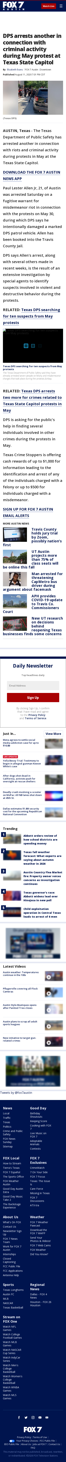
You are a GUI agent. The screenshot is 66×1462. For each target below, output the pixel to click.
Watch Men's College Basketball (10, 1368)
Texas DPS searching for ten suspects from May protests (31, 316)
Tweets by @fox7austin (16, 1093)
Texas (6, 1122)
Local (6, 1113)
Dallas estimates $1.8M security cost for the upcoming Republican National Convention (22, 811)
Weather (37, 1217)
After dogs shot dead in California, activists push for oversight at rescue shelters (19, 778)
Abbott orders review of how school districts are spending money (40, 839)
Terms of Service (35, 718)
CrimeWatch (37, 1167)
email (47, 1417)
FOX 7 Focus (37, 1176)
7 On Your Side (39, 1172)
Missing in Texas (40, 1193)
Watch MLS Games (9, 1396)
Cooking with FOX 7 (40, 1127)
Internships (9, 1254)
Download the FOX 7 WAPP (38, 1231)
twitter (26, 1417)
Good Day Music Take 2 (13, 1198)
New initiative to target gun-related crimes (19, 1039)
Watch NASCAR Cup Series (12, 1351)
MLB (6, 1298)
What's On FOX (12, 1222)
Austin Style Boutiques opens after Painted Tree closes (19, 1006)
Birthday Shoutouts (36, 1115)
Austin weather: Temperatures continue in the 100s (21, 974)
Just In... (9, 733)
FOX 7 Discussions (37, 1199)
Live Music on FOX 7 (38, 1134)
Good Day (38, 1108)
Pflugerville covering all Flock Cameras (20, 990)
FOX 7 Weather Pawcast (39, 1223)
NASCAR (8, 1303)
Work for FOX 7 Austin (12, 1248)
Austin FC (8, 1294)
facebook (19, 1417)
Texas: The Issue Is (40, 1182)
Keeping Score (38, 1121)
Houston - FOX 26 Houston (40, 1303)
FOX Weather (38, 1249)
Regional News (37, 1286)
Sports (8, 1284)
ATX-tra (34, 1205)
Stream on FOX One (11, 1319)
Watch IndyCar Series (11, 1359)
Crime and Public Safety (13, 1132)
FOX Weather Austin (11, 1182)
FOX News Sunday (9, 1140)
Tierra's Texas (11, 1167)
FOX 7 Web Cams (40, 1245)
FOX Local (11, 1158)
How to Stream (12, 1163)
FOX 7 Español (11, 1172)
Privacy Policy (36, 715)
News (7, 1108)
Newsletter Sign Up (12, 1232)
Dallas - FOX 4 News (38, 1295)
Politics (7, 1126)
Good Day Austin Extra (13, 1190)
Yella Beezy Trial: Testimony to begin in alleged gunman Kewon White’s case (22, 763)
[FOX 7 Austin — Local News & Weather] (13, 5)
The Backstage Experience (12, 1205)
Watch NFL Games (9, 1328)
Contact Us (9, 1226)
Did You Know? (39, 1254)
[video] (54, 976)
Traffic (7, 1117)
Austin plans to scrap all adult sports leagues (20, 1023)
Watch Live (48, 6)
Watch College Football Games (12, 1336)
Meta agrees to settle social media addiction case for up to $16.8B (21, 742)
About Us (10, 1217)
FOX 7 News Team (10, 1240)
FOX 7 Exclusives (38, 1160)
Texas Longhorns (13, 1290)
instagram (33, 1417)
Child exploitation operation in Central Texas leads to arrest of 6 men (42, 912)
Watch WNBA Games (11, 1389)
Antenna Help (11, 1275)
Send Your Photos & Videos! (40, 1239)
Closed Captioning (9, 1260)
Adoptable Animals (36, 1142)
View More (53, 734)
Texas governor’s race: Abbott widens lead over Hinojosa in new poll (40, 896)
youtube (40, 1417)
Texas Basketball (13, 1307)
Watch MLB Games (10, 1343)
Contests (35, 1148)
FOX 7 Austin (31, 69)
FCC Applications (13, 1270)
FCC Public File (11, 1266)
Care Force (36, 1188)
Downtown (45, 69)
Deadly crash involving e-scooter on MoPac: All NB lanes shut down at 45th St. (22, 794)
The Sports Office (13, 1176)
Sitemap (8, 1146)
